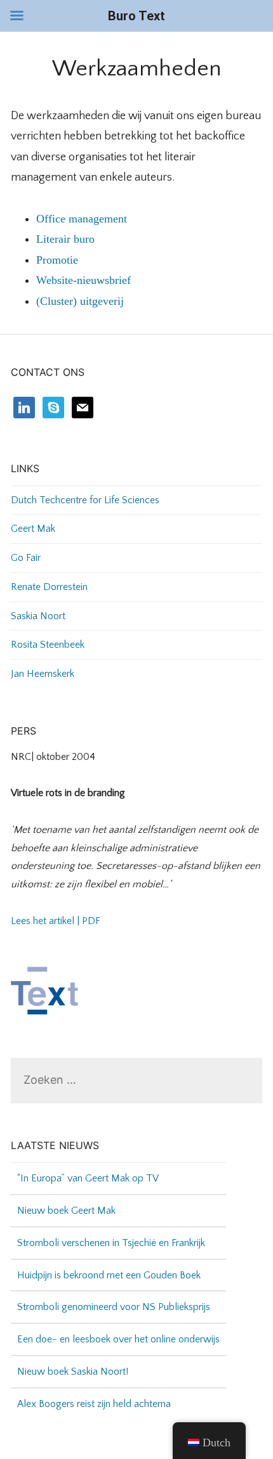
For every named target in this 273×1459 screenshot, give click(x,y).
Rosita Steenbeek (47, 644)
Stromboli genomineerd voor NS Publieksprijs (113, 1296)
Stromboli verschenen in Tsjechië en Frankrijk (111, 1232)
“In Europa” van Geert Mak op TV (88, 1167)
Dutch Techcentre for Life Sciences (85, 500)
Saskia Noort (38, 616)
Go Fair (26, 557)
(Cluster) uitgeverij (80, 301)
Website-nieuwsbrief (83, 280)
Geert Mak (33, 528)
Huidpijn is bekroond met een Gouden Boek (109, 1264)
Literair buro (65, 239)
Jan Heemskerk (42, 673)
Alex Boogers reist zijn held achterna (94, 1393)
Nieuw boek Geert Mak (66, 1199)
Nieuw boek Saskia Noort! (72, 1360)
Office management (81, 218)
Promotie (57, 260)
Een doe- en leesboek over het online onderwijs (118, 1328)
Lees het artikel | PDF (55, 921)
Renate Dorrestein (49, 587)
